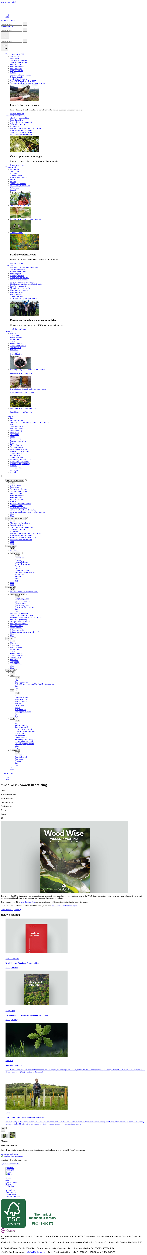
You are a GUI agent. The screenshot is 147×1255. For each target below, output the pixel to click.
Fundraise (13, 466)
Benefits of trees (16, 64)
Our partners (14, 352)
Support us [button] (9, 416)
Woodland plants (16, 69)
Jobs (7, 1180)
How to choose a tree (17, 271)
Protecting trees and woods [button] (15, 116)
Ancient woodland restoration (21, 130)
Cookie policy (11, 1192)
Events (12, 180)
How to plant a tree (17, 276)
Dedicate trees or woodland (20, 451)
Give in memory (16, 453)
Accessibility (10, 1190)
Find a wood (14, 169)
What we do (14, 333)
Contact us (9, 1178)
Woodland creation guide (19, 290)
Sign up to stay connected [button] (10, 1164)
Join (11, 418)
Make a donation (16, 445)
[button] (15, 480)
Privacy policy (11, 1194)
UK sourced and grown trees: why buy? (24, 298)
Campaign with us (16, 120)
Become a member (17, 420)
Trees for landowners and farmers (22, 282)
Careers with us (15, 348)
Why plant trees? (16, 294)
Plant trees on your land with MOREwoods (26, 284)
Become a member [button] (7, 21)
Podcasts (13, 190)
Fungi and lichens (16, 71)
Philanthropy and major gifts (20, 460)
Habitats (13, 73)
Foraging (13, 173)
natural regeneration (28, 902)
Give (12, 443)
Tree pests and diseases (18, 60)
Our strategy (14, 335)
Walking (13, 182)
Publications (10, 1186)
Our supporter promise (18, 346)
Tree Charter (14, 435)
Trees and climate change (19, 62)
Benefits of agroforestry (18, 286)
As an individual (16, 468)
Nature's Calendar (16, 77)
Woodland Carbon (16, 292)
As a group (14, 470)
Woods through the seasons (20, 186)
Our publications (16, 354)
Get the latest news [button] (17, 165)
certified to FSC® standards (35, 1252)
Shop (7, 15)
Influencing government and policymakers (25, 128)
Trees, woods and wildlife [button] (15, 54)
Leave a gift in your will (19, 449)
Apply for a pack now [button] (18, 329)
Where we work (16, 337)
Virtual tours (14, 188)
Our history (14, 341)
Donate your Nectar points (19, 462)
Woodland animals (17, 67)
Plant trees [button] (9, 265)
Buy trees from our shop (19, 280)
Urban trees (14, 126)
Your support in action (18, 441)
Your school (14, 433)
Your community (16, 431)
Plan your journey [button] (16, 263)
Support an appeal (16, 447)
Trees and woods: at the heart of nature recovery (27, 83)
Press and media (11, 1182)
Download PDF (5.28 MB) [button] (11, 910)
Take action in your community (21, 122)
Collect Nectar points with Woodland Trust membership (30, 422)
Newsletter (9, 1184)
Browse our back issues (9, 1154)
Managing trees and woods (20, 288)
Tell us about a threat (17, 124)
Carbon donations (16, 457)
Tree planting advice (17, 269)
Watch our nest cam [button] (17, 114)
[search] (25, 24)
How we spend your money (20, 464)
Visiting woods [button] (11, 167)
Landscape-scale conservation (21, 134)
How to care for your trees (19, 278)
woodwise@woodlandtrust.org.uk (64, 906)
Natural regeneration (17, 296)
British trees (14, 58)
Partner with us (15, 439)
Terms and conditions (13, 1196)
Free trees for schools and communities (24, 267)
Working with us (16, 344)
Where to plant (15, 274)
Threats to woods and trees (20, 118)
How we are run (16, 339)
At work (13, 472)
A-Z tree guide (15, 56)
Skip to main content (8, 2)
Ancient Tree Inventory (18, 79)
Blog (7, 17)
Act (11, 424)
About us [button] (9, 331)
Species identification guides (20, 75)
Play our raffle (15, 455)
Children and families (18, 184)
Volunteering (14, 350)
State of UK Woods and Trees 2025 (23, 81)
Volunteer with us (16, 428)
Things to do (14, 171)
